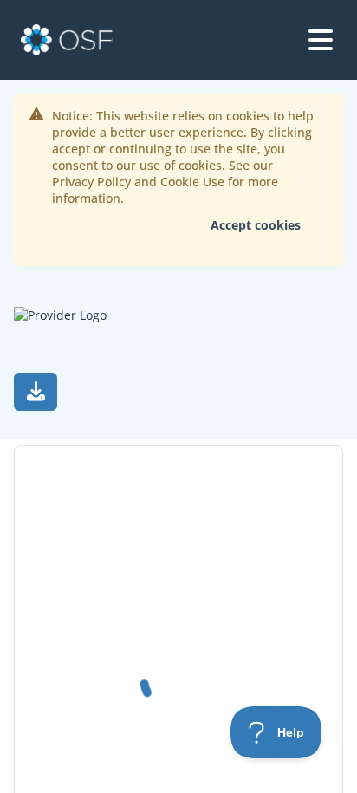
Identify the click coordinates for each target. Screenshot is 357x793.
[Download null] (35, 392)
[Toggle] (320, 39)
